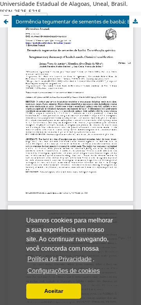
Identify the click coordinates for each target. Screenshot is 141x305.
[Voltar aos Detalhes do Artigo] (6, 21)
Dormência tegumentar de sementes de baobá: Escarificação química (78, 21)
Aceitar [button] (53, 291)
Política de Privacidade (59, 259)
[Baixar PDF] (135, 21)
